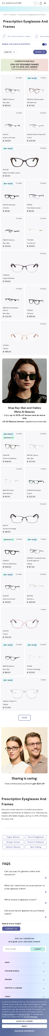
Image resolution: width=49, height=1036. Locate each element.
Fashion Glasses (13, 847)
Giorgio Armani (13, 842)
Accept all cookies (24, 1021)
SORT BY (8, 52)
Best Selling (36, 847)
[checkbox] (44, 44)
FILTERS (38, 52)
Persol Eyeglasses (36, 837)
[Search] (35, 3)
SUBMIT (37, 949)
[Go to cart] (40, 3)
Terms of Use (24, 1014)
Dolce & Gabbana (36, 842)
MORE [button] (24, 717)
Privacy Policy (8, 1014)
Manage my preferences (24, 1031)
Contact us (11, 928)
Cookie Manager (31, 1017)
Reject (24, 1026)
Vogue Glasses (13, 837)
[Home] (11, 3)
